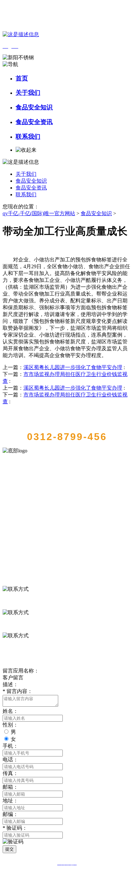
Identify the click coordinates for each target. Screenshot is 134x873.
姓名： (10, 711)
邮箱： (10, 787)
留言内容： (18, 691)
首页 (22, 78)
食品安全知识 (34, 107)
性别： (10, 724)
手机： (10, 746)
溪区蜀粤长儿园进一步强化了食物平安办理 (72, 367)
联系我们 (28, 136)
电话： (10, 759)
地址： (10, 800)
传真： (10, 773)
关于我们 (28, 92)
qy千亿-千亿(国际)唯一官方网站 (39, 213)
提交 (9, 849)
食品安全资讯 (34, 121)
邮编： (10, 814)
